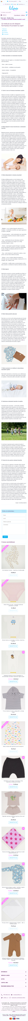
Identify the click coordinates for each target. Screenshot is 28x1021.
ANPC (7, 1015)
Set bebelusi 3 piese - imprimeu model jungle (13, 570)
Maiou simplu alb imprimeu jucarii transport (13, 746)
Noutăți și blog (10, 18)
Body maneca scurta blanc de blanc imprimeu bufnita (13, 640)
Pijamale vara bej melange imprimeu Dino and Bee (13, 817)
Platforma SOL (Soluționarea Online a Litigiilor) (17, 1016)
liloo (23, 340)
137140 (4, 1015)
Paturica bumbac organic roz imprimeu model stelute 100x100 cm (13, 852)
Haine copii (3, 18)
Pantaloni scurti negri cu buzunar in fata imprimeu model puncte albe (13, 781)
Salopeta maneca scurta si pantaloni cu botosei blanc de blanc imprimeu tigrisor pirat (13, 676)
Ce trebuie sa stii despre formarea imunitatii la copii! (13, 19)
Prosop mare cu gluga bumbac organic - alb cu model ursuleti (13, 923)
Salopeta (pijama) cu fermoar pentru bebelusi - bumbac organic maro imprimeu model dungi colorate (13, 959)
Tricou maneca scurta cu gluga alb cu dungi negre (13, 711)
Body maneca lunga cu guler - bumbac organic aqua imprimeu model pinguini (13, 888)
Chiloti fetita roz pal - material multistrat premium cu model (13, 605)
